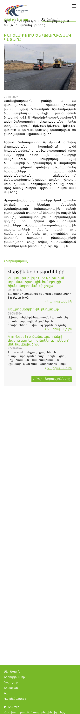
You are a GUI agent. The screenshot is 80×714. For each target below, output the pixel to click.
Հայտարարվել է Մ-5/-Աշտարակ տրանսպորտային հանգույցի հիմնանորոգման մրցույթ (36, 282)
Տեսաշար (11, 687)
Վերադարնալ (16, 261)
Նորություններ (32, 21)
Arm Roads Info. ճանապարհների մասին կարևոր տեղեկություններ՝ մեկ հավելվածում (38, 340)
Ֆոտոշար (11, 682)
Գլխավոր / (12, 21)
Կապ (7, 693)
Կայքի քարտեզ (15, 698)
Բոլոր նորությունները (52, 379)
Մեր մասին (12, 671)
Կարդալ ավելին (59, 301)
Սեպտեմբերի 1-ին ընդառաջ (33, 309)
